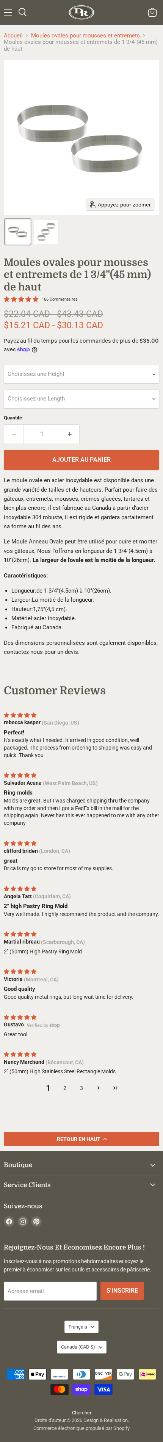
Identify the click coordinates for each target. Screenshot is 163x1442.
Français (78, 1327)
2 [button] (64, 1088)
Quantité (13, 418)
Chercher (81, 1413)
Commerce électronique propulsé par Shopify (81, 1428)
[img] (20, 715)
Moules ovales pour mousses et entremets (85, 36)
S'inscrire (122, 1290)
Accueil (13, 36)
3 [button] (81, 1088)
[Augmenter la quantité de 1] (70, 434)
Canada (78, 1347)
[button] (18, 232)
